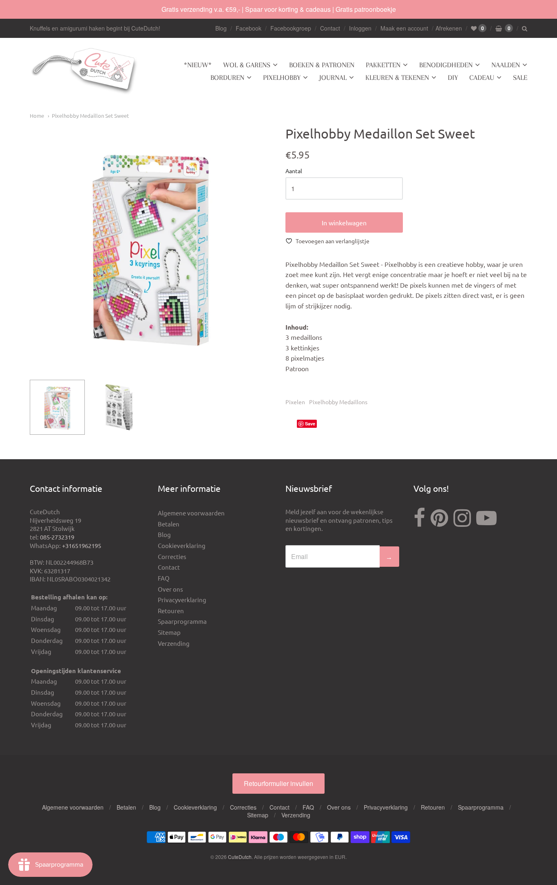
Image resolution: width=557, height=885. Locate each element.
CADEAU (481, 77)
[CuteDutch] (85, 71)
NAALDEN (505, 65)
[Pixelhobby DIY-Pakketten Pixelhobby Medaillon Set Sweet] (57, 407)
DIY (453, 77)
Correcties (172, 556)
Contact (330, 28)
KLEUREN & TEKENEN (397, 77)
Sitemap (169, 632)
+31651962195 (81, 545)
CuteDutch (240, 856)
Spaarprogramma (182, 621)
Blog (221, 28)
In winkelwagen (344, 222)
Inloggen (360, 28)
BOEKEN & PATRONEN (321, 65)
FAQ (164, 578)
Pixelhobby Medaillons (338, 401)
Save (310, 423)
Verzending (174, 643)
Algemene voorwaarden (191, 513)
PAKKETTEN (383, 65)
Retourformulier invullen (278, 783)
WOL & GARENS (246, 65)
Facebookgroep (290, 28)
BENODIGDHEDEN (446, 65)
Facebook (248, 28)
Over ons (170, 589)
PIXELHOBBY (282, 77)
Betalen (168, 524)
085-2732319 (57, 537)
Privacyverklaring (182, 599)
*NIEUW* (198, 65)
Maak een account (404, 28)
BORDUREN (227, 77)
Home (37, 115)
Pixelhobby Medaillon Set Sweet (90, 115)
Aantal (293, 171)
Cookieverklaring (182, 545)
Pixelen (295, 401)
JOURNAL (333, 77)
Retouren (171, 610)
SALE (520, 77)
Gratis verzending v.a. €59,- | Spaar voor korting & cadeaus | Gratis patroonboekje (278, 9)
